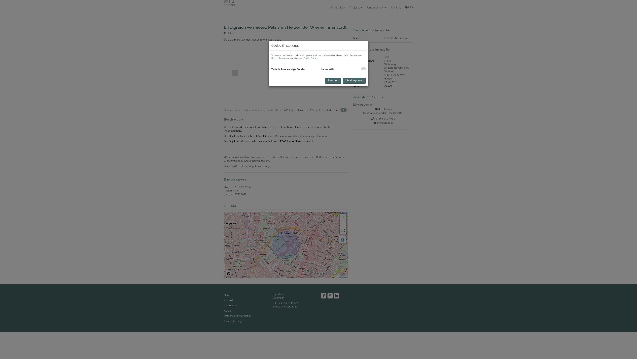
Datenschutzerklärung (281, 58)
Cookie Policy (310, 58)
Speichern (333, 80)
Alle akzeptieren (354, 80)
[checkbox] (363, 68)
